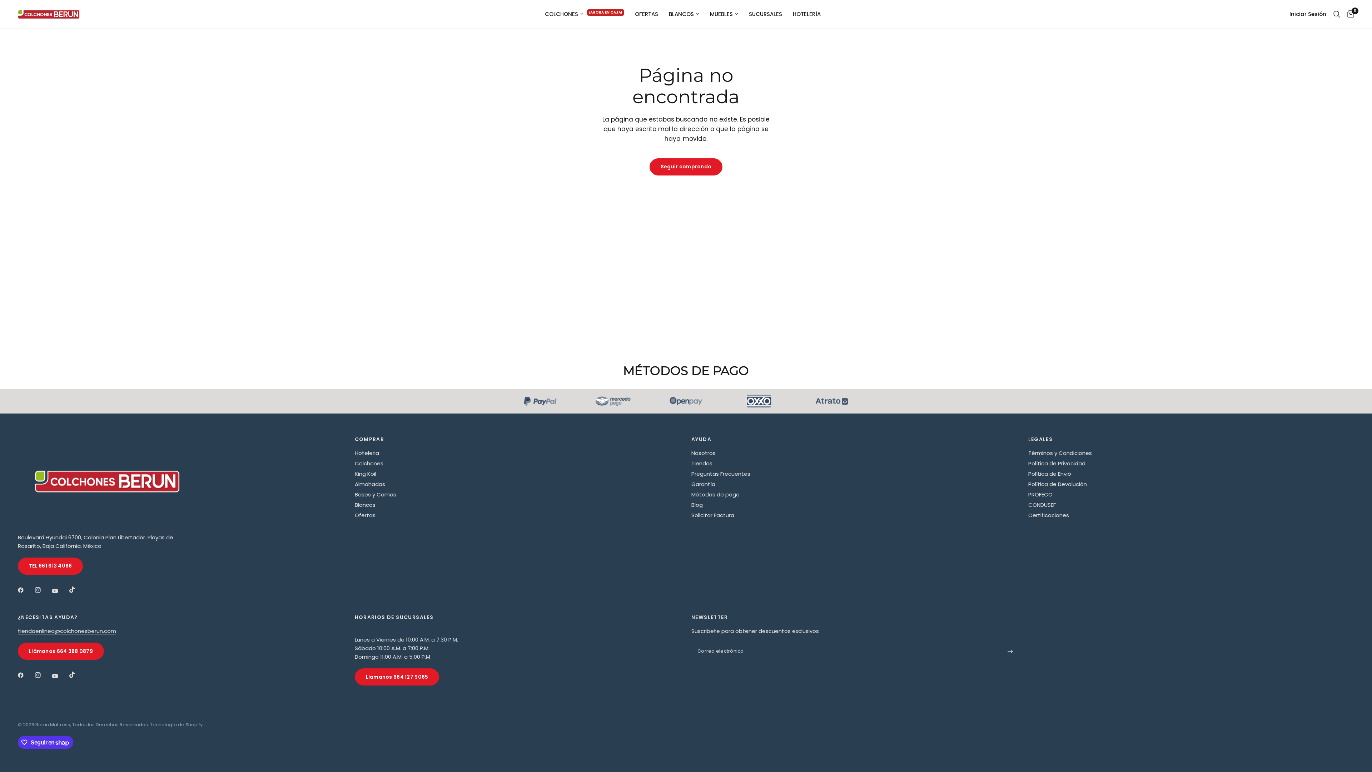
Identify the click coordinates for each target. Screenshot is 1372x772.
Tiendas (701, 463)
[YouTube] (60, 591)
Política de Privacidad (1056, 463)
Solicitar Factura (712, 515)
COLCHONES (561, 14)
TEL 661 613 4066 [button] (50, 565)
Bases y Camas (375, 494)
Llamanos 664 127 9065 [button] (397, 677)
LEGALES (1040, 439)
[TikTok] (77, 590)
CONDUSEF (1042, 505)
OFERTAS (646, 14)
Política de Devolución (1057, 484)
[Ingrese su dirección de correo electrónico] (1010, 651)
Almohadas (370, 484)
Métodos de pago (715, 494)
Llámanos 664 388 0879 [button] (61, 651)
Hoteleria (367, 453)
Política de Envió (1049, 473)
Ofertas (365, 515)
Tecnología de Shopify (176, 724)
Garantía (703, 484)
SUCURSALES (765, 14)
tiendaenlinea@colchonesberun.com (67, 631)
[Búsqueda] (1337, 14)
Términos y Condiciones (1060, 453)
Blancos (365, 505)
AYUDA (701, 439)
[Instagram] (43, 590)
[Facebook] (26, 590)
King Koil (365, 473)
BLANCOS (681, 14)
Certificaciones (1048, 515)
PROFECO (1040, 494)
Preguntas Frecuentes (720, 473)
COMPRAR (369, 439)
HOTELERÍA (807, 14)
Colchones (369, 463)
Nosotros (703, 453)
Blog (697, 505)
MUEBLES (721, 14)
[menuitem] (585, 14)
